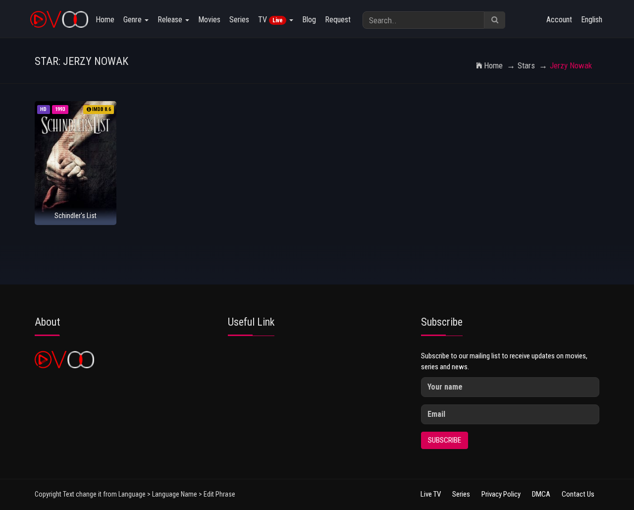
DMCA (541, 494)
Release (171, 19)
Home (105, 19)
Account (559, 19)
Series (239, 19)
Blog (309, 19)
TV (270, 19)
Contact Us (578, 494)
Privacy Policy (501, 494)
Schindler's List (75, 216)
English (591, 19)
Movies (209, 19)
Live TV (431, 494)
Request (338, 19)
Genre (133, 19)
